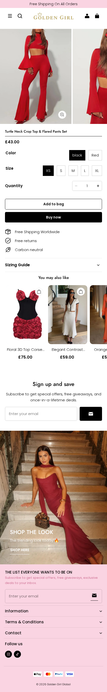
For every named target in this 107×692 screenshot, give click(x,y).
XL (97, 170)
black (77, 155)
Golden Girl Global (59, 684)
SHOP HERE (19, 549)
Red (95, 155)
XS (48, 170)
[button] (10, 16)
